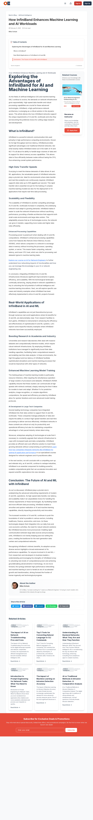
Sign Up (87, 3)
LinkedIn (40, 606)
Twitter (17, 606)
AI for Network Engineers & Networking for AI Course (72, 99)
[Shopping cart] (71, 3)
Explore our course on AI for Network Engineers (27, 260)
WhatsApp (52, 606)
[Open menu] (65, 3)
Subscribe (71, 730)
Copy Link (65, 606)
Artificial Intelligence (25, 15)
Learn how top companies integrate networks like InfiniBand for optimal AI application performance (33, 450)
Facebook (28, 606)
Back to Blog (13, 15)
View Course (76, 106)
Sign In (78, 3)
